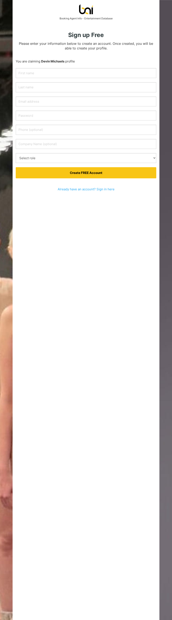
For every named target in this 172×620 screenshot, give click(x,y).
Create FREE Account (86, 173)
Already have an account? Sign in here (86, 189)
